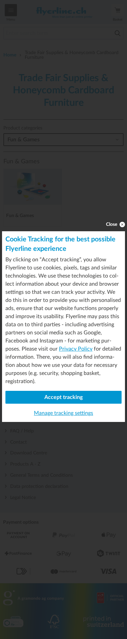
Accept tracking (63, 397)
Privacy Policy (75, 349)
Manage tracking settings (63, 413)
